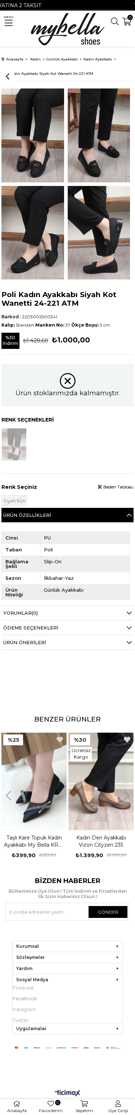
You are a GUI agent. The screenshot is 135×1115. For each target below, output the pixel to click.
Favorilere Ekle (61, 739)
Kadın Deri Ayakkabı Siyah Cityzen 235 (102, 841)
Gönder (108, 912)
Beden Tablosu (118, 487)
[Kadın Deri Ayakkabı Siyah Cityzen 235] (102, 781)
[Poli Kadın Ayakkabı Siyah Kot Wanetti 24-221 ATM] (14, 444)
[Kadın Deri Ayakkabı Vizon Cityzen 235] (35, 781)
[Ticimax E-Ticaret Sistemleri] (67, 1093)
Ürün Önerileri (24, 642)
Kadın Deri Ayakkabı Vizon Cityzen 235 (35, 841)
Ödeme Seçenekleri (30, 628)
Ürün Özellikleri (27, 515)
